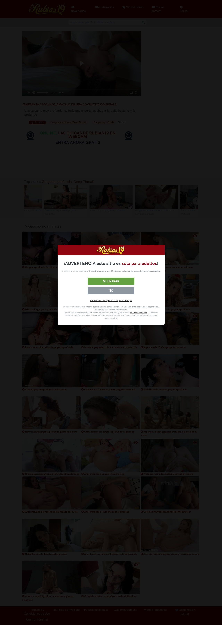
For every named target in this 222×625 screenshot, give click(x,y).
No (111, 291)
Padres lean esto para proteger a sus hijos (111, 300)
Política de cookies (138, 312)
